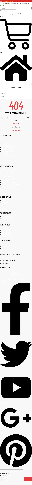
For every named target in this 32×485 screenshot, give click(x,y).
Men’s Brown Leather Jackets (9, 149)
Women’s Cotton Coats (7, 176)
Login (19, 87)
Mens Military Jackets (7, 160)
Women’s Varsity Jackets (8, 180)
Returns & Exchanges (7, 230)
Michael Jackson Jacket (8, 141)
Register (13, 87)
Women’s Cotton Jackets (8, 178)
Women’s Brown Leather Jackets (10, 184)
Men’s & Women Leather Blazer (10, 145)
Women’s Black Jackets (7, 221)
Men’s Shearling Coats (7, 151)
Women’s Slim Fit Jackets (8, 186)
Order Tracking (7, 3)
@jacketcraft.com (20, 279)
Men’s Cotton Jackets (7, 162)
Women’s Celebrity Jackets (8, 169)
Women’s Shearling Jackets (9, 174)
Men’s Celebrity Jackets (8, 147)
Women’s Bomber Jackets (8, 182)
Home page (16, 123)
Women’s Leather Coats (8, 189)
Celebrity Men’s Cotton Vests (9, 156)
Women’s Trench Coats (7, 193)
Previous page (16, 130)
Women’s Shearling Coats (8, 172)
